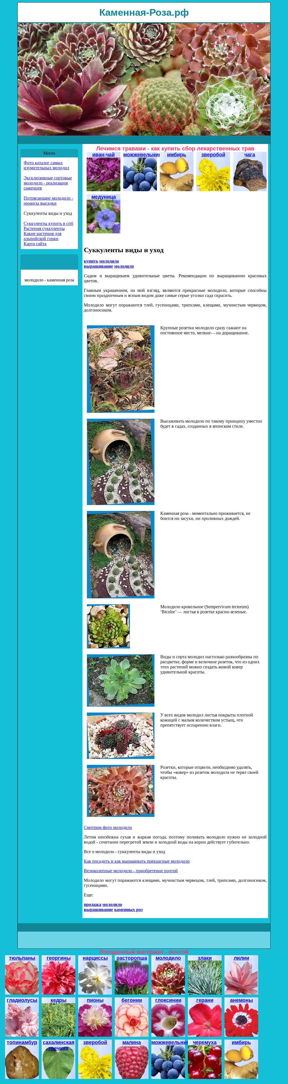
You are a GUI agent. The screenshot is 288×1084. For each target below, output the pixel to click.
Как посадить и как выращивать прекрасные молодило (137, 861)
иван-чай (103, 154)
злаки (205, 958)
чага (249, 154)
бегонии (132, 1000)
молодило (168, 958)
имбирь (176, 154)
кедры (58, 1000)
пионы (95, 1000)
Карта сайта (35, 243)
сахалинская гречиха (59, 1045)
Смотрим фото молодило (108, 827)
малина (131, 1042)
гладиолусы (22, 1000)
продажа (92, 904)
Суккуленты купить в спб (48, 223)
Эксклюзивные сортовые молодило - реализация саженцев (48, 182)
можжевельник (142, 154)
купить (91, 261)
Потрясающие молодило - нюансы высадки (48, 201)
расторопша (131, 958)
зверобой (213, 154)
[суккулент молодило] (120, 411)
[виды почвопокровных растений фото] (120, 705)
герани (204, 1000)
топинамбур (22, 1042)
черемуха (205, 1042)
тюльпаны (22, 958)
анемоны (241, 1000)
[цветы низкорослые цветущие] (120, 503)
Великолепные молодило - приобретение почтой (131, 870)
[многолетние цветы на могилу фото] (108, 646)
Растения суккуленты (44, 228)
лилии (241, 958)
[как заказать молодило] (120, 757)
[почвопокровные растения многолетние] (120, 815)
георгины (59, 958)
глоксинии (168, 1000)
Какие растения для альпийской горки (42, 236)
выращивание (98, 266)
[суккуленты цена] (120, 596)
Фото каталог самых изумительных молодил (46, 165)
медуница (103, 197)
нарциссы (95, 958)
